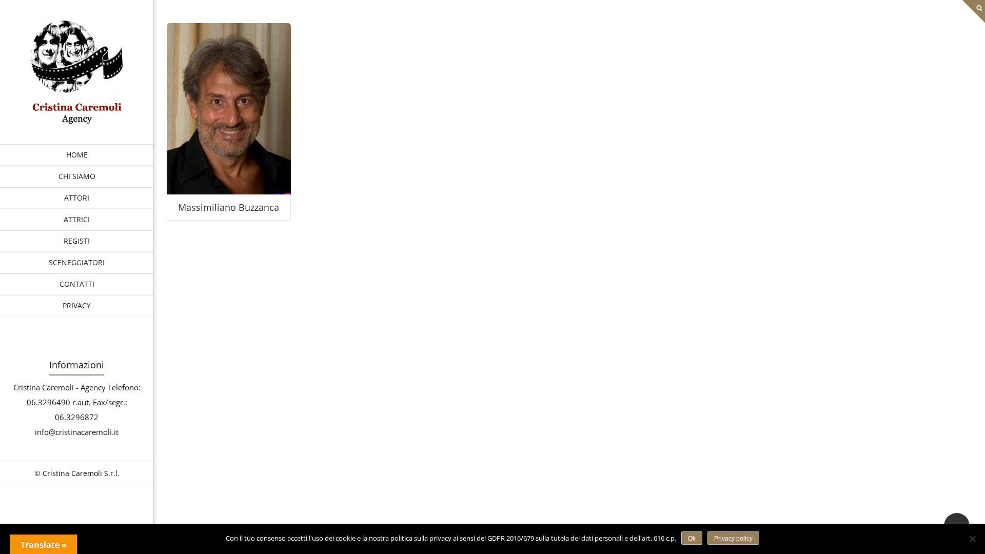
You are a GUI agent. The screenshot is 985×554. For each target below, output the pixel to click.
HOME (77, 155)
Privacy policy (733, 538)
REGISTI (77, 241)
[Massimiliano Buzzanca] (77, 121)
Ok (692, 538)
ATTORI (76, 198)
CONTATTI (77, 284)
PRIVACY (77, 305)
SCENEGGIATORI (77, 262)
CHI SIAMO (76, 176)
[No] (972, 538)
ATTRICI (77, 219)
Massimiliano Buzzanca (228, 207)
